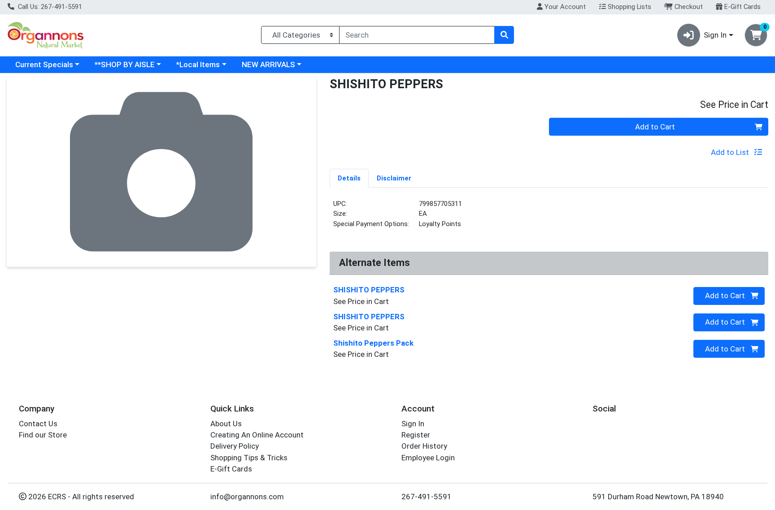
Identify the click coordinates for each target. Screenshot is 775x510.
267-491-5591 (426, 496)
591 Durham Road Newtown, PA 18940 (658, 496)
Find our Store (43, 434)
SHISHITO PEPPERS (369, 289)
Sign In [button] (715, 34)
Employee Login (428, 457)
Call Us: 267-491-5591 (49, 7)
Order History (424, 445)
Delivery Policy (234, 445)
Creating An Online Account (257, 434)
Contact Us (38, 423)
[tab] (349, 178)
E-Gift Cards (742, 7)
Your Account (564, 7)
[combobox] (417, 35)
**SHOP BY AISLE (125, 64)
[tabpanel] (549, 217)
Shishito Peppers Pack (373, 343)
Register (415, 434)
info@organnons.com (247, 496)
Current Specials (44, 64)
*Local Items (198, 64)
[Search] (504, 35)
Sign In (412, 423)
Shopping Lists (628, 7)
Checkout (688, 7)
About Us (226, 423)
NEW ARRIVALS (268, 64)
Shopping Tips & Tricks (248, 457)
